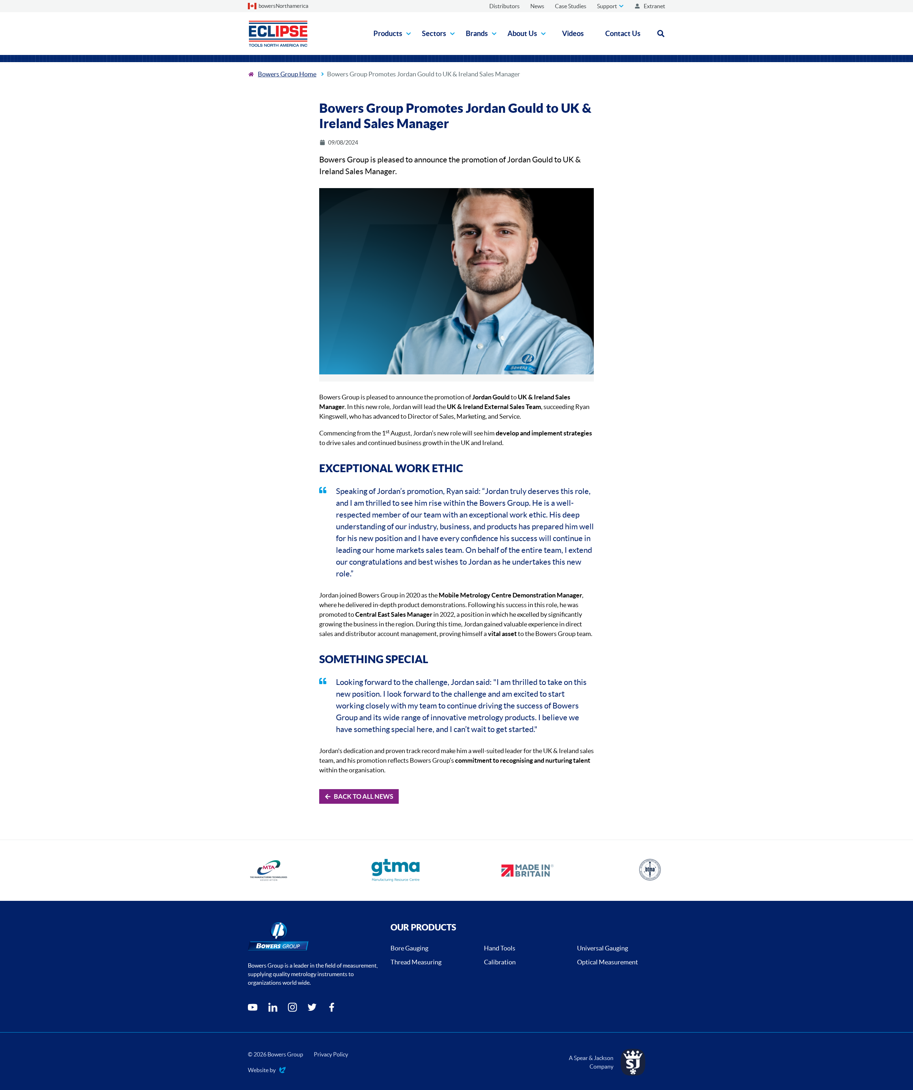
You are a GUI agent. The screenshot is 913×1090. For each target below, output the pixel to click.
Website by (262, 1070)
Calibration (500, 962)
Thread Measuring (416, 962)
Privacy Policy (331, 1054)
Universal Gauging (602, 948)
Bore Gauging (409, 948)
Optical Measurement (607, 962)
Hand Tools (499, 948)
